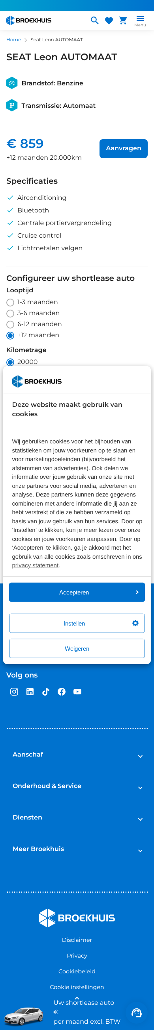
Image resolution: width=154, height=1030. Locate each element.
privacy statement (35, 565)
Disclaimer (77, 939)
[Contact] (137, 1013)
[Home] (44, 20)
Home (13, 40)
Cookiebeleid (77, 971)
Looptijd (19, 291)
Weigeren (77, 648)
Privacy (77, 955)
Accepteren (74, 592)
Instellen (74, 623)
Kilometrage (26, 350)
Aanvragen (123, 148)
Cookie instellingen (77, 987)
